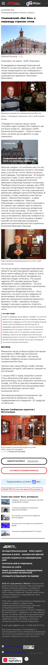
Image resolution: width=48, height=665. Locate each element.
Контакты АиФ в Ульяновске (17, 563)
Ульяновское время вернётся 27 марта (26, 531)
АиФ (21, 56)
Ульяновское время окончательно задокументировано (25, 509)
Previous (4, 428)
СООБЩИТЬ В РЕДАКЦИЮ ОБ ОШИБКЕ (20, 576)
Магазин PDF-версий (33, 554)
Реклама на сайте (11, 567)
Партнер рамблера (36, 653)
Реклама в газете (11, 554)
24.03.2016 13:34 (7, 10)
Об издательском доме (14, 551)
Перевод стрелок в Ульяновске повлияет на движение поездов (27, 501)
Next (43, 428)
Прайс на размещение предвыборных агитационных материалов (22, 571)
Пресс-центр (35, 551)
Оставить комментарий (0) (24, 470)
